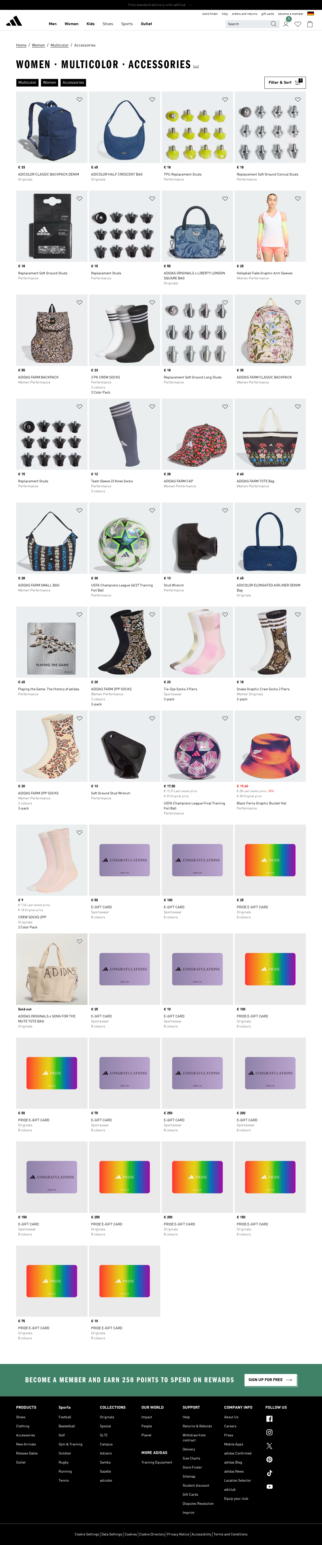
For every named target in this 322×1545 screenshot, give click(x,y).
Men (53, 24)
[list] (140, 83)
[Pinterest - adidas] (285, 1460)
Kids (91, 24)
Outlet (146, 24)
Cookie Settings (87, 1534)
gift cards (267, 14)
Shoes (108, 24)
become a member (290, 14)
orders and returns (244, 14)
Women (71, 24)
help (225, 14)
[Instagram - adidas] (285, 1433)
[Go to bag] (310, 24)
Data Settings (111, 1534)
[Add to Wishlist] (79, 100)
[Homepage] (14, 22)
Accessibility (201, 1534)
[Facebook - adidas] (285, 1419)
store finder (210, 14)
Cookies (131, 1534)
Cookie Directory (152, 1534)
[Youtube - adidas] (285, 1487)
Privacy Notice (178, 1534)
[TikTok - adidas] (285, 1474)
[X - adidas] (285, 1446)
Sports (127, 24)
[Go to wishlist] (298, 24)
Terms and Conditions (231, 1534)
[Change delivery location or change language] (310, 14)
